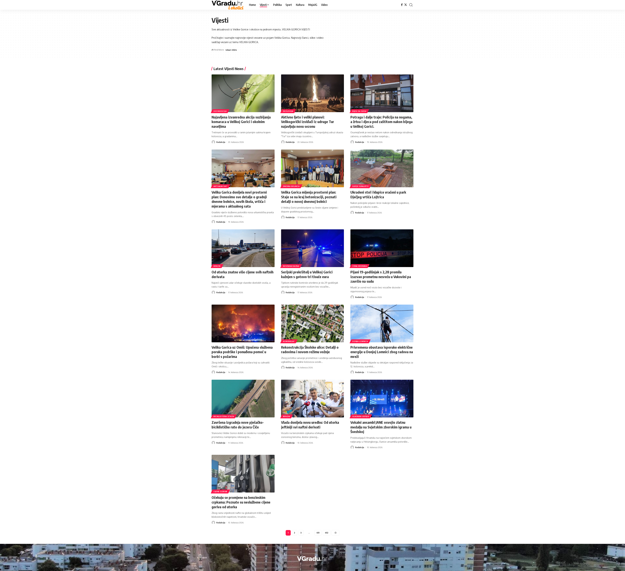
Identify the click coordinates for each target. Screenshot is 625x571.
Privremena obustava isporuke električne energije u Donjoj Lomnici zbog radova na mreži (381, 352)
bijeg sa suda (359, 111)
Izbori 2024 (231, 50)
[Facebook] (401, 5)
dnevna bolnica (291, 186)
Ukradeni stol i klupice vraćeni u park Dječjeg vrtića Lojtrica (378, 194)
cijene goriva (220, 491)
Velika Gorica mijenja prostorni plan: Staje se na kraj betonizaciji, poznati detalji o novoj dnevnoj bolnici (308, 197)
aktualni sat (220, 186)
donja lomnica (360, 341)
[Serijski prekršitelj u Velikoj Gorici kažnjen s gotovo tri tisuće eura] (312, 248)
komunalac (289, 341)
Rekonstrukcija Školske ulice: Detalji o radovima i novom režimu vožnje (310, 349)
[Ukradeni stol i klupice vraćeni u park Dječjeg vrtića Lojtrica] (381, 168)
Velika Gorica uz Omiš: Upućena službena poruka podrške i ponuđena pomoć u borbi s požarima (242, 352)
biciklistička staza (224, 416)
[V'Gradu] (228, 5)
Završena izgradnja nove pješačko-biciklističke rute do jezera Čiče (238, 424)
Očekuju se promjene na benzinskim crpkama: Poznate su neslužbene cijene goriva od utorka (241, 502)
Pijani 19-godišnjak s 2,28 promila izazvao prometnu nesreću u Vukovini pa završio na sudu (380, 276)
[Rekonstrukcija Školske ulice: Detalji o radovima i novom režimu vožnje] (312, 323)
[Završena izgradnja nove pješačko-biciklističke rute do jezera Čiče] (243, 398)
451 (317, 533)
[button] (411, 5)
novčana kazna (291, 266)
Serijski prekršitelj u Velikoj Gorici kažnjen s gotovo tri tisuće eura (307, 274)
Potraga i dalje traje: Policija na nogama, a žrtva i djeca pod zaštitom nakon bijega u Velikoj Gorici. (381, 122)
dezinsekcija (220, 111)
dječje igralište (360, 186)
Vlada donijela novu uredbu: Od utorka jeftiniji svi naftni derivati (310, 424)
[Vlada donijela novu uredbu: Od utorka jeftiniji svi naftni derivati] (312, 398)
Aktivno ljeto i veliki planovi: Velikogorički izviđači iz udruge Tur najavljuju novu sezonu (307, 122)
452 (326, 533)
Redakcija (220, 142)
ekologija (288, 111)
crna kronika (359, 266)
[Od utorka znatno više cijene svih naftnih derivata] (243, 248)
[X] (405, 5)
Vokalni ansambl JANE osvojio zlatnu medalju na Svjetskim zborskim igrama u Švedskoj (380, 427)
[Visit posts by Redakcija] (213, 142)
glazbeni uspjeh (360, 416)
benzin (217, 266)
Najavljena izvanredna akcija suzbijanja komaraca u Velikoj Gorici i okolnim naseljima (241, 122)
